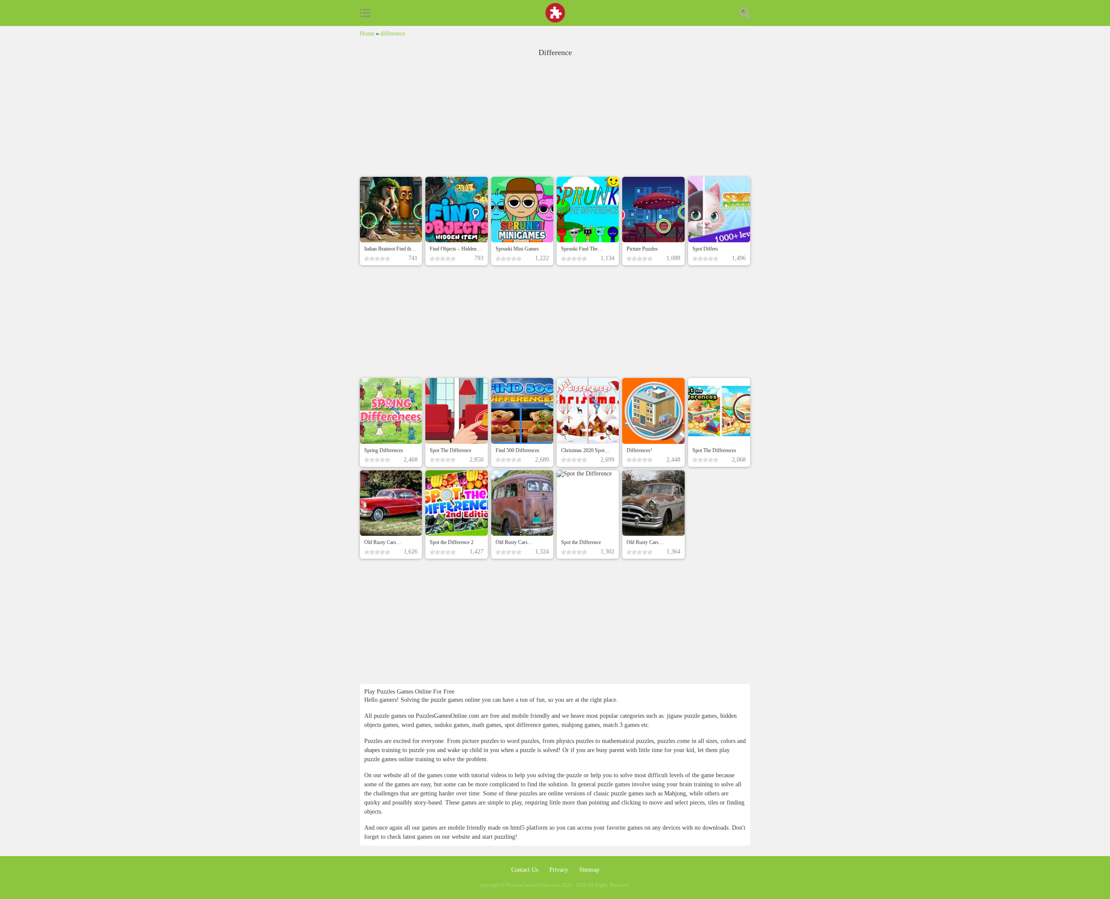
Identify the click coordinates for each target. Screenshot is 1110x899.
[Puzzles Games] (555, 13)
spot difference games (531, 725)
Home (367, 33)
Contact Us (525, 869)
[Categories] (365, 13)
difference (392, 33)
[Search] (745, 13)
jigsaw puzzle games (692, 716)
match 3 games (621, 725)
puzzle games (614, 784)
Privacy (559, 869)
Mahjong (675, 793)
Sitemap (589, 869)
